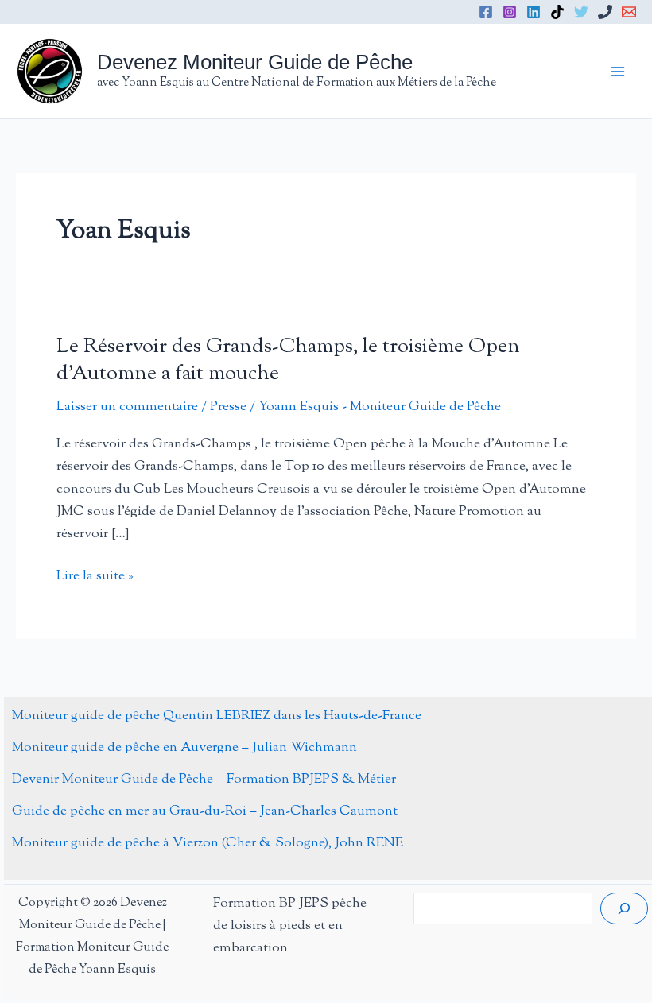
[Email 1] (629, 12)
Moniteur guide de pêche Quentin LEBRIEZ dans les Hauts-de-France (216, 716)
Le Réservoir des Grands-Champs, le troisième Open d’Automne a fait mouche (288, 360)
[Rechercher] (624, 908)
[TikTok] (557, 12)
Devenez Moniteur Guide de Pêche (255, 62)
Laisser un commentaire (127, 406)
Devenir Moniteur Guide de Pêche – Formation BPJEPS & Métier (204, 779)
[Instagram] (510, 12)
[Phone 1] (605, 12)
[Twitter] (581, 12)
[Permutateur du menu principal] (618, 71)
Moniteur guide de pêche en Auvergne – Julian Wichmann (184, 747)
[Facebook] (486, 12)
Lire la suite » (95, 576)
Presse (228, 406)
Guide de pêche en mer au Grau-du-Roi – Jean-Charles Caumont (205, 811)
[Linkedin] (533, 12)
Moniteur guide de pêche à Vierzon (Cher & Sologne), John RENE (207, 843)
